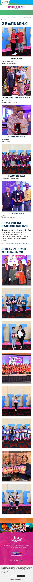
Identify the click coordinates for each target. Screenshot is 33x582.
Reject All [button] (12, 576)
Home (2, 17)
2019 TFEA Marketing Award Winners (17, 243)
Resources (8, 17)
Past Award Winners (17, 17)
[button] (28, 2)
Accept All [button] (21, 576)
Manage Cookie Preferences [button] (16, 579)
